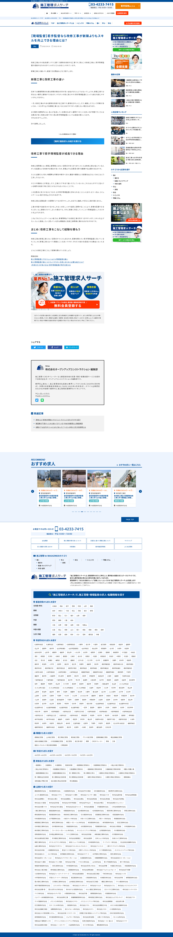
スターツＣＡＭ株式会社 (56, 905)
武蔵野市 (106, 660)
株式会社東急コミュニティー (115, 803)
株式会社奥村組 (117, 795)
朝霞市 (72, 692)
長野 (84, 616)
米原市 (44, 723)
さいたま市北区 (124, 684)
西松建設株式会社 (40, 815)
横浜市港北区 (61, 668)
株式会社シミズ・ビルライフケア (127, 885)
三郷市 (87, 692)
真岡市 (44, 700)
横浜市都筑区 (128, 668)
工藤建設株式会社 (73, 870)
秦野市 (69, 676)
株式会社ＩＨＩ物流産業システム (44, 913)
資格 (116, 189)
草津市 (37, 723)
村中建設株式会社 (72, 866)
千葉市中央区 (126, 676)
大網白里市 (105, 684)
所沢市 (113, 688)
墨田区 (65, 656)
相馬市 (93, 652)
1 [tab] (73, 512)
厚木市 (76, 676)
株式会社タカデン (88, 909)
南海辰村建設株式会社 (42, 866)
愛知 (53, 620)
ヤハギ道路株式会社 (41, 901)
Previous (33, 491)
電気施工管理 (75, 737)
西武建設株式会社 (54, 815)
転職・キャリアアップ (121, 181)
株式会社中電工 (99, 803)
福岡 (53, 634)
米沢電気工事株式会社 (100, 854)
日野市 (59, 664)
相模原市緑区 (85, 672)
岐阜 (71, 620)
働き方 (117, 178)
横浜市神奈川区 (118, 664)
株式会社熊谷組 (92, 799)
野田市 (109, 680)
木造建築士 (58, 765)
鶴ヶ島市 (95, 692)
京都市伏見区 (123, 719)
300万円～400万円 (40, 755)
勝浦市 (43, 684)
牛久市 (66, 696)
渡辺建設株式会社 (76, 878)
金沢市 (44, 704)
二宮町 (109, 676)
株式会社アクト (130, 897)
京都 (65, 625)
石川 (65, 616)
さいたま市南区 (81, 688)
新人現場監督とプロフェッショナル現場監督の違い (49, 259)
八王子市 (89, 660)
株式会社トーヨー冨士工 (105, 921)
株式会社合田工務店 (93, 874)
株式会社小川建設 (40, 803)
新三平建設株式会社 (110, 862)
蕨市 (58, 692)
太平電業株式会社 (54, 819)
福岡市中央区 (50, 727)
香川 (77, 630)
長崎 (65, 634)
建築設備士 (127, 777)
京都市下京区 (111, 719)
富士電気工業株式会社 (42, 882)
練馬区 (58, 660)
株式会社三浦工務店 (41, 870)
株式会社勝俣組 (107, 901)
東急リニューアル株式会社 (77, 842)
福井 (71, 616)
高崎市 (84, 700)
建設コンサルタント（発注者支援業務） (46, 745)
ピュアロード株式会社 (73, 917)
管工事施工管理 (63, 737)
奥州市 (52, 648)
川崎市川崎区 (39, 672)
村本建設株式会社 (40, 819)
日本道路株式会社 (99, 791)
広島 (53, 630)
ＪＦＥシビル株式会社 (56, 901)
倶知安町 (112, 644)
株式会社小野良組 (115, 826)
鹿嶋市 (94, 696)
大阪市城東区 (115, 712)
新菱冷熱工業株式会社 (114, 811)
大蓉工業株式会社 (115, 854)
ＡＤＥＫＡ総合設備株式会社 (118, 905)
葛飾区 (72, 660)
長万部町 (103, 644)
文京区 (50, 656)
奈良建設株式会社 (130, 866)
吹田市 (92, 715)
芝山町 (114, 684)
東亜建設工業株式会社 (42, 822)
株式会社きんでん (109, 885)
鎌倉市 (37, 676)
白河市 (85, 652)
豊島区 (133, 656)
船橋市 (85, 680)
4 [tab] (82, 512)
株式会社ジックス (120, 874)
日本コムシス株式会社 (102, 838)
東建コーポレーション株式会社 (75, 822)
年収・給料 (118, 184)
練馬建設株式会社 (131, 878)
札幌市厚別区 (71, 644)
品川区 (80, 656)
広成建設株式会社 (86, 858)
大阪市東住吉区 (127, 712)
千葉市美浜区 (61, 680)
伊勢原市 (92, 676)
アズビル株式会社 (83, 862)
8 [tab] (94, 512)
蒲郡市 (100, 708)
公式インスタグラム (43, 396)
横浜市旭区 (83, 668)
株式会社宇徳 (118, 878)
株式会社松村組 (54, 803)
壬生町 (52, 700)
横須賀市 (120, 672)
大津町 (84, 727)
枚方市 (100, 715)
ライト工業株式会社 (72, 834)
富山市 (130, 700)
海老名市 (101, 676)
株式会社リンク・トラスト (130, 889)
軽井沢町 (89, 704)
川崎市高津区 (50, 672)
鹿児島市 (99, 727)
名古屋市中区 (39, 708)
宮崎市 (91, 727)
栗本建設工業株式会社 (95, 897)
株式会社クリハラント (97, 846)
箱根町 (116, 676)
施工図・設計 (79, 741)
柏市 (36, 684)
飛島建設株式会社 (72, 826)
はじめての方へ (65, 13)
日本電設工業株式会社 (42, 826)
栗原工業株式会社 (40, 842)
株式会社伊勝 (103, 866)
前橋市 (77, 700)
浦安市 (89, 684)
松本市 (74, 704)
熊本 (71, 634)
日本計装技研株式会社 (117, 913)
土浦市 (37, 696)
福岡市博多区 (39, 727)
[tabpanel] (49, 488)
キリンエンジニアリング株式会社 (86, 830)
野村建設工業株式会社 (58, 870)
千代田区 (124, 652)
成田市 (116, 680)
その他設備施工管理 (57, 741)
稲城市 (89, 664)
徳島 (84, 630)
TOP (52, 23)
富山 (59, 616)
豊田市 (92, 708)
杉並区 (126, 656)
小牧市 (107, 708)
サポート (76, 13)
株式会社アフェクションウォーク (106, 870)
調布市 (37, 664)
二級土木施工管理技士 (42, 769)
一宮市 (85, 708)
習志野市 (132, 680)
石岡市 (52, 696)
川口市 (106, 688)
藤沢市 (44, 676)
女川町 (112, 648)
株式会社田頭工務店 (41, 925)
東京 (53, 611)
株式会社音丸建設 (88, 917)
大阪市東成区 (103, 712)
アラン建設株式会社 (122, 882)
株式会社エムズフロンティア (114, 897)
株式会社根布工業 (62, 897)
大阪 (53, 625)
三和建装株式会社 (91, 878)
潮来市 (101, 696)
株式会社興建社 (66, 799)
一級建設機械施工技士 (42, 773)
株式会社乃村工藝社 (56, 807)
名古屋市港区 (63, 708)
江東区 (72, 656)
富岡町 (108, 652)
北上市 (37, 648)
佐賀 (59, 634)
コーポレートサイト (43, 393)
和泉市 (107, 715)
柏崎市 (123, 700)
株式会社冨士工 (39, 854)
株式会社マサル (84, 905)
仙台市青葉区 (61, 648)
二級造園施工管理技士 (76, 769)
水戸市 (121, 692)
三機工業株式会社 (40, 811)
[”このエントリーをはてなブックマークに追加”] (71, 347)
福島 (91, 606)
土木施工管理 (50, 737)
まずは (133, 23)
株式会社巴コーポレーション (43, 858)
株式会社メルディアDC (54, 893)
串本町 (68, 723)
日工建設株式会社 (40, 905)
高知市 (108, 723)
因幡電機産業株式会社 (78, 897)
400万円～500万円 (56, 755)
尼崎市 (67, 719)
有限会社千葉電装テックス (43, 921)
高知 (96, 630)
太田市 (100, 700)
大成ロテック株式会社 (70, 819)
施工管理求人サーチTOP (37, 18)
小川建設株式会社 (115, 909)
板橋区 (50, 660)
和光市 (80, 692)
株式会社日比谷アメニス (73, 807)
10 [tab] (100, 512)
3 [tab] (79, 512)
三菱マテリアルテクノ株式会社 (116, 846)
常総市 (116, 696)
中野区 (119, 656)
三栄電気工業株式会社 (59, 882)
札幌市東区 (60, 644)
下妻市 (59, 696)
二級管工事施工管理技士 (113, 777)
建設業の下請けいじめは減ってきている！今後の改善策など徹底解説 (59, 423)
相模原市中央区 (98, 672)
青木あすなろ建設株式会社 (74, 889)
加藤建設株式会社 (56, 909)
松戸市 (101, 680)
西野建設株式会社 (96, 893)
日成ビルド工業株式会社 (119, 838)
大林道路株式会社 (129, 826)
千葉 (67, 611)
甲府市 (66, 704)
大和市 (84, 676)
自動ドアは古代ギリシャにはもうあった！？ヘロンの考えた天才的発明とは (61, 427)
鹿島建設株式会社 (40, 791)
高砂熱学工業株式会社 (115, 791)
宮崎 (84, 634)
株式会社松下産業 (124, 870)
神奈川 (60, 611)
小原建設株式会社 (69, 893)
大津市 (132, 719)
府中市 (121, 660)
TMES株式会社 (107, 874)
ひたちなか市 (84, 696)
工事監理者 (64, 745)
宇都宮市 (124, 696)
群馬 (91, 611)
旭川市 (88, 644)
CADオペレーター (97, 741)
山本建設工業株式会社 (76, 882)
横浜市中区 (38, 668)
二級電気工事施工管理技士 (126, 773)
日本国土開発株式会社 (56, 834)
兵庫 (59, 625)
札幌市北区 (49, 644)
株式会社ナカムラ (95, 885)
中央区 (133, 652)
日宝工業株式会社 (122, 822)
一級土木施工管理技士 (117, 765)
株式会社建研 (88, 838)
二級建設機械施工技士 (59, 773)
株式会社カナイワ (121, 921)
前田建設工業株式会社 (102, 815)
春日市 (69, 727)
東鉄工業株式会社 (57, 822)
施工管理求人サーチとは (65, 23)
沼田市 (108, 700)
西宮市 (75, 719)
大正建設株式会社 (74, 925)
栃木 (85, 611)
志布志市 (108, 727)
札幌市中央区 (39, 644)
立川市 (98, 660)
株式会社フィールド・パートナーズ (59, 874)
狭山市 (130, 688)
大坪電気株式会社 (40, 878)
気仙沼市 (95, 648)
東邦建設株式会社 (40, 917)
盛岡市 (128, 644)
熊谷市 (99, 688)
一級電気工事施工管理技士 (106, 773)
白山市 (52, 704)
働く (98, 23)
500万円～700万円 (71, 755)
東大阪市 (115, 715)
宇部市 (100, 723)
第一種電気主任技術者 (42, 777)
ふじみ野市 (112, 692)
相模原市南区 (110, 672)
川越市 (91, 688)
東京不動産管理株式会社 (42, 885)
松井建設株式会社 (98, 811)
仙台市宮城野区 (73, 648)
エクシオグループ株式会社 (61, 885)
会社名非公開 (120, 901)
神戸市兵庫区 (39, 719)
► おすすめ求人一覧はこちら (129, 464)
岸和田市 (84, 715)
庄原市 (85, 723)
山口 (71, 630)
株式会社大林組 (70, 862)
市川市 (78, 680)
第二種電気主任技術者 (59, 777)
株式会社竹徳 (83, 893)
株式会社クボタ (101, 909)
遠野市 (44, 648)
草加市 (44, 692)
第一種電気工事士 (74, 773)
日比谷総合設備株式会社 (128, 842)
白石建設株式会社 (86, 826)
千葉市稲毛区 (39, 680)
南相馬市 (116, 652)
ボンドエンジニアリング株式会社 (124, 850)
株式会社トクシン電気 (55, 862)
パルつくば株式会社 (119, 917)
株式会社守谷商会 (118, 799)
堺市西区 (131, 715)
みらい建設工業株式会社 (93, 889)
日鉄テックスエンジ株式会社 (87, 850)
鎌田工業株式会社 (107, 882)
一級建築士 (38, 765)
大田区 (95, 656)
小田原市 (52, 676)
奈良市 (52, 723)
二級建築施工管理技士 (100, 765)
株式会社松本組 (39, 850)
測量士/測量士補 (129, 769)
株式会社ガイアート (83, 854)
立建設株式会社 (72, 905)
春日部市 (121, 688)
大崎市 (119, 648)
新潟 (53, 616)
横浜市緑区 (93, 668)
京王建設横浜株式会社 (56, 917)
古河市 (44, 696)
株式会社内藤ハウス (41, 807)
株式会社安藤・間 (40, 889)
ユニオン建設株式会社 (41, 795)
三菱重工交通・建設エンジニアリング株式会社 (93, 913)
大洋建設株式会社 (117, 834)
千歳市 (95, 644)
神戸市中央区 (50, 719)
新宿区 (43, 656)
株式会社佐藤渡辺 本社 (100, 905)
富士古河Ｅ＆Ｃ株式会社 (55, 889)
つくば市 (74, 696)
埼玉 (73, 611)
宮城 (73, 606)
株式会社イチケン (57, 795)
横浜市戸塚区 (72, 668)
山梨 (77, 616)
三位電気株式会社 (40, 874)
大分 (77, 634)
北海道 (54, 606)
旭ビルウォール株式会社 (72, 909)
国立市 (66, 664)
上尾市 (37, 692)
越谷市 (52, 692)
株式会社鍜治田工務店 (42, 838)
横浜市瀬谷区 (104, 668)
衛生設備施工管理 (116, 737)
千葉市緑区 (49, 680)
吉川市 (103, 692)
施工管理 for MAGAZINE (51, 18)
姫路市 (60, 719)
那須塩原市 (60, 700)
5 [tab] (85, 512)
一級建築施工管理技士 (83, 765)
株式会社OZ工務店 (92, 882)
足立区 (65, 660)
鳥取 (65, 630)
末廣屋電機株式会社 (101, 858)
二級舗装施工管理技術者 (113, 769)
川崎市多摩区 (62, 672)
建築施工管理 (39, 737)
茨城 (79, 611)
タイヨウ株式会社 (88, 925)
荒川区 (43, 660)
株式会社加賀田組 (130, 795)
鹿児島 (91, 634)
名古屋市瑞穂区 (51, 708)
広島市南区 (76, 723)
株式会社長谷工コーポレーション (121, 858)
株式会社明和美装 (87, 870)
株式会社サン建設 (40, 862)
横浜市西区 (129, 664)
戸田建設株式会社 (102, 807)
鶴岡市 (54, 652)
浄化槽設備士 (74, 781)
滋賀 (71, 625)
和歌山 (85, 625)
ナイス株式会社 (39, 893)
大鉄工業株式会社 (57, 866)
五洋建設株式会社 (105, 830)
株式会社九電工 (53, 799)
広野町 (100, 652)
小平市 (52, 664)
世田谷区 (103, 656)
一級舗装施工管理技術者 (94, 769)
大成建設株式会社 (69, 791)
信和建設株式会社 (40, 834)
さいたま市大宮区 (40, 688)
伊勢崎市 (92, 700)
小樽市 (80, 644)
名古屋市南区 (75, 708)
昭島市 (129, 660)
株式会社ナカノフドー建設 (88, 795)
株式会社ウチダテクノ (55, 846)
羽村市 (96, 664)
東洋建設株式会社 (108, 822)
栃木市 (132, 696)
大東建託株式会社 (105, 878)
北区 (36, 660)
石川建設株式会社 (86, 815)
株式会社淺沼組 (86, 834)
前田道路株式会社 (118, 815)
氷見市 (37, 704)
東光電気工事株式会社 (42, 830)
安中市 (115, 700)
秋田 (79, 606)
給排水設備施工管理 (41, 741)
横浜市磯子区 (49, 668)
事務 (107, 741)
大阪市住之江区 (51, 715)
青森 (61, 606)
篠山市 (90, 719)
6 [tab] (88, 512)
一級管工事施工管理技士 (94, 777)
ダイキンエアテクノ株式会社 (57, 842)
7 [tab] (91, 512)
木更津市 (93, 680)
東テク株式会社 (125, 862)
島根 (102, 630)
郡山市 (69, 652)
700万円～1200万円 (86, 755)
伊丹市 (82, 719)
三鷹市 (114, 660)
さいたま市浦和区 (68, 688)
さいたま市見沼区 (54, 688)
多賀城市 (103, 648)
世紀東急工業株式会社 (71, 815)
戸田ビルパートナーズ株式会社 (58, 878)
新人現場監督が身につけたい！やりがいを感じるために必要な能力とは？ (57, 262)
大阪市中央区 (74, 715)
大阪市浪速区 (91, 712)
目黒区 (87, 656)
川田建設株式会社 (53, 850)
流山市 (58, 684)
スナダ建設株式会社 (105, 850)
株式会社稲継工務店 (41, 909)
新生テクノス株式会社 (68, 850)
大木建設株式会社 (119, 830)
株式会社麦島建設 (78, 874)
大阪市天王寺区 (79, 712)
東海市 (114, 708)
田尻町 (123, 715)
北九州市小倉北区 (119, 723)
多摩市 (81, 664)
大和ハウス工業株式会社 (87, 819)
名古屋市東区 (100, 704)
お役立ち (86, 13)
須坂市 (81, 704)
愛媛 (90, 630)
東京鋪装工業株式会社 (67, 854)
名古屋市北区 (111, 704)
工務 (113, 741)
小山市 (37, 700)
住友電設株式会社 (83, 811)
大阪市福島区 (55, 712)
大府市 (122, 708)
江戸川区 (80, 660)
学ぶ (60, 18)
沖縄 (97, 634)
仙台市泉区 (85, 648)
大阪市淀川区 (39, 715)
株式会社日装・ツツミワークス (67, 913)
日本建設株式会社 (94, 842)
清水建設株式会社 (54, 791)
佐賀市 (76, 727)
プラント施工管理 (88, 737)
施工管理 (69, 741)
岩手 (67, 606)
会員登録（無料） (122, 13)
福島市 (62, 652)
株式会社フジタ (104, 795)
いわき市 (77, 652)
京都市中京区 (99, 719)
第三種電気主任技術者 (76, 777)
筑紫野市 (61, 727)
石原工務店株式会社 (88, 921)
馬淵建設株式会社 (101, 826)
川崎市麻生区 (74, 672)
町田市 (44, 664)
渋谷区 (111, 656)
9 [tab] (97, 512)
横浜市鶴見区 (106, 664)
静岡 (59, 620)
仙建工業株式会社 (40, 846)
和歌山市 (60, 723)
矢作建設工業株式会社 (59, 838)
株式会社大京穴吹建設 (69, 803)
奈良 (77, 625)
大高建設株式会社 (110, 893)
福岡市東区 (131, 723)
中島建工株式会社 (115, 866)
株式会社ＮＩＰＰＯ (71, 901)
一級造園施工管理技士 (59, 769)
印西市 (96, 684)
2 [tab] (76, 512)
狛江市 (74, 664)
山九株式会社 (97, 862)
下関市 (93, 723)
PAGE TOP (130, 519)
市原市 (50, 684)
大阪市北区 (62, 715)
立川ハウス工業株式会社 (111, 889)
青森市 (121, 644)
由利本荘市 (38, 652)
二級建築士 (48, 765)
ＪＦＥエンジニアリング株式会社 (90, 901)
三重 (65, 620)
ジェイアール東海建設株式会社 (44, 897)
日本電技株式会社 (57, 826)
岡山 (59, 630)
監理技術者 (68, 765)
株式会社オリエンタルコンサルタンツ (76, 846)
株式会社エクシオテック (80, 885)
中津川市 (37, 712)
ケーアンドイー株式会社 (110, 842)
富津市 (81, 684)
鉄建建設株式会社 (119, 819)
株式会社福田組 (89, 807)
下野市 (69, 700)
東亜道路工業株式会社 (102, 834)
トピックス (80, 23)
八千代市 (66, 684)
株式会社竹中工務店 (84, 791)
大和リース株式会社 (105, 819)
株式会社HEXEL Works (88, 866)
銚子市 (70, 680)
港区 (36, 656)
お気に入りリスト (99, 13)
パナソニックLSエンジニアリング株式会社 (66, 921)
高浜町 (59, 704)
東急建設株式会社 (93, 822)
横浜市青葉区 (116, 668)
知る (109, 23)
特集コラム (90, 23)
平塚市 (128, 672)
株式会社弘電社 (79, 799)
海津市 (46, 712)
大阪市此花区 (67, 712)
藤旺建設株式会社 (102, 925)
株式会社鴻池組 (105, 799)
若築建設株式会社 (69, 811)
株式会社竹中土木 (85, 803)
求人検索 (53, 13)
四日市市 (130, 708)
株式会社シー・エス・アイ (58, 925)
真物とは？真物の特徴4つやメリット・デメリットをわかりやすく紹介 (58, 420)
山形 (85, 606)
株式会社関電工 (39, 799)
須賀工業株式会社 (129, 811)
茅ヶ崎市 (61, 676)
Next (140, 491)
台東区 (58, 656)
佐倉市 (124, 680)
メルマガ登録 (110, 13)
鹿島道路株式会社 (54, 811)
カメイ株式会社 (52, 854)
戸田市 (65, 692)
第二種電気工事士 (89, 773)
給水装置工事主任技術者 (58, 781)
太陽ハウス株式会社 (103, 917)
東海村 (108, 696)
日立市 (128, 692)
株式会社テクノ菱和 (71, 795)
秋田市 (127, 648)
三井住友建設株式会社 (119, 807)
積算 (87, 741)
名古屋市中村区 (124, 704)
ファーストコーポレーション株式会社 (63, 830)
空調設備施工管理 (102, 737)
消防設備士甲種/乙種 (41, 781)
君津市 (74, 684)
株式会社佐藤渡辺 (74, 838)
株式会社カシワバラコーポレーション (66, 858)
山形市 (47, 652)
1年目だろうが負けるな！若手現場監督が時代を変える (51, 265)
